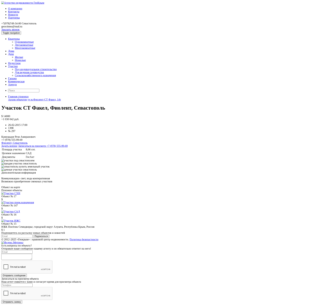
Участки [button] (13, 66)
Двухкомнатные (24, 44)
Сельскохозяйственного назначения (35, 75)
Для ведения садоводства (29, 72)
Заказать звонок (10, 29)
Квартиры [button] (14, 38)
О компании (15, 8)
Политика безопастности (84, 239)
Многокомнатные (25, 48)
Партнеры (14, 17)
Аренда (12, 84)
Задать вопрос (9, 145)
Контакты (13, 11)
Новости (13, 14)
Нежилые (20, 60)
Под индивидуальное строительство (36, 69)
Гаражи (12, 78)
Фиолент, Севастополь (14, 142)
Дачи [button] (11, 54)
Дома (11, 51)
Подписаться (41, 236)
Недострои (14, 63)
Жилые (19, 57)
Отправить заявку (12, 302)
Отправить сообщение (14, 275)
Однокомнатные (24, 41)
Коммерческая (16, 81)
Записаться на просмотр (43, 145)
